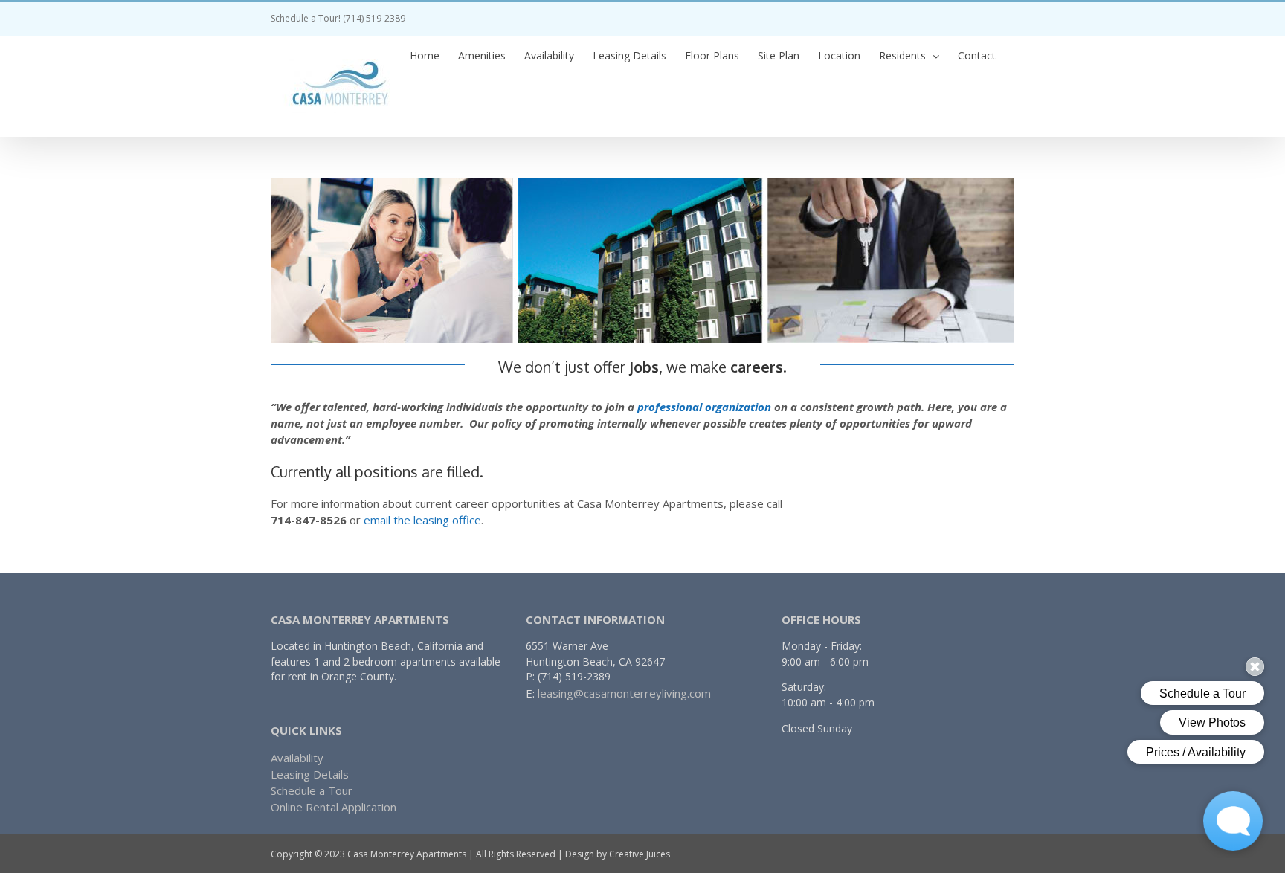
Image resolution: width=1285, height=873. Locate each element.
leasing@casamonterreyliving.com (624, 693)
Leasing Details (310, 774)
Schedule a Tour (311, 790)
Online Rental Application (333, 806)
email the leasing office (422, 519)
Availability (297, 757)
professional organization (704, 406)
